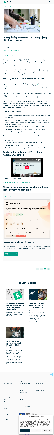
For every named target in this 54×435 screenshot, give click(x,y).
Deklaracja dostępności (25, 406)
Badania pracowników (40, 385)
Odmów (36, 430)
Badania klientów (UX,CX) (25, 383)
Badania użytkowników (41, 388)
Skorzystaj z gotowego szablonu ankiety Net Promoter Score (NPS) (18, 55)
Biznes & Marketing (24, 388)
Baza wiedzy (7, 397)
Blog (5, 6)
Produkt (6, 381)
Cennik (5, 385)
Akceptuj (25, 430)
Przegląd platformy (8, 383)
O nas (21, 397)
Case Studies (7, 404)
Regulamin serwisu (16, 419)
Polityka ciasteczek (31, 432)
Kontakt (21, 399)
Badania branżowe (24, 390)
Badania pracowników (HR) (26, 385)
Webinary (9, 6)
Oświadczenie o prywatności (39, 432)
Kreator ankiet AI (23, 392)
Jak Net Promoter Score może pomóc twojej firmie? (17, 182)
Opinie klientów (23, 401)
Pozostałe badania (40, 390)
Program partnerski (24, 404)
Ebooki (5, 406)
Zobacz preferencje (47, 430)
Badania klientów (39, 383)
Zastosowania (39, 381)
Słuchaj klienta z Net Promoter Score (11, 50)
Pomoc (5, 408)
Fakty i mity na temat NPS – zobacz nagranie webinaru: (15, 52)
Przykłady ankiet (24, 381)
